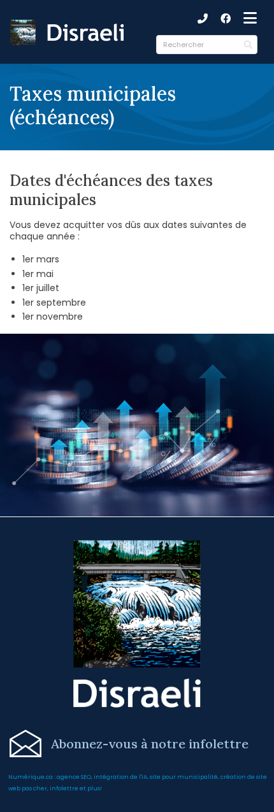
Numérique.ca (30, 777)
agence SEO (74, 777)
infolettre (64, 788)
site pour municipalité (184, 777)
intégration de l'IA (120, 777)
